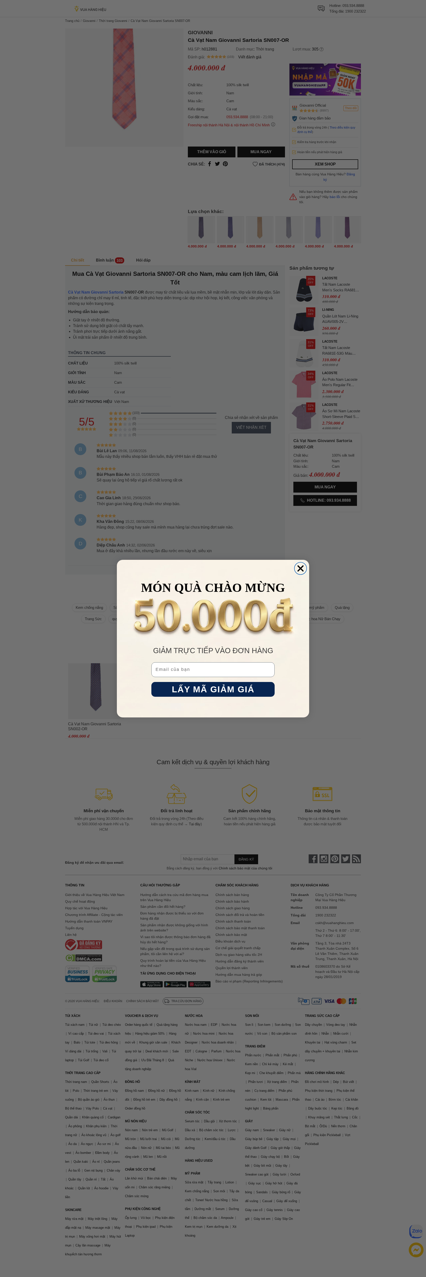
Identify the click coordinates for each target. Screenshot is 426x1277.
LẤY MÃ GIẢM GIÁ (213, 689)
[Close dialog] (300, 568)
